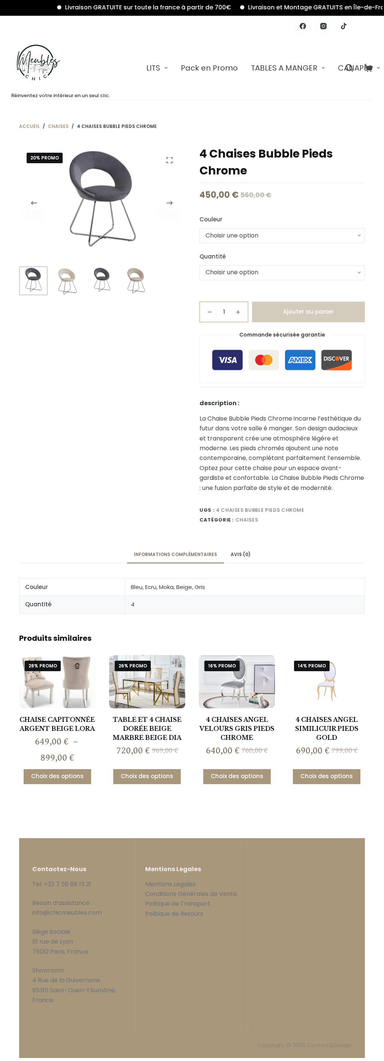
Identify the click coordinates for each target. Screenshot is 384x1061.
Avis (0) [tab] (240, 554)
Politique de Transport (177, 903)
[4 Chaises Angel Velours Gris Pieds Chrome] (237, 681)
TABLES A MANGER (284, 68)
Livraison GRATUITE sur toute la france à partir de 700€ (134, 7)
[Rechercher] (349, 68)
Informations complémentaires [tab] (175, 554)
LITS (153, 68)
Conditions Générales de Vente (191, 894)
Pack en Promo (209, 68)
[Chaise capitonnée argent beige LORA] (57, 681)
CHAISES (247, 519)
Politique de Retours (174, 913)
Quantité (213, 256)
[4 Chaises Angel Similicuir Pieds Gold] (326, 681)
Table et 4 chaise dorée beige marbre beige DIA (147, 728)
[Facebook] (303, 26)
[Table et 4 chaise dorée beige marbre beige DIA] (147, 681)
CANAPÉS (355, 68)
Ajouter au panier (308, 312)
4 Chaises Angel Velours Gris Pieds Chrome (237, 728)
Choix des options (57, 776)
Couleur (211, 219)
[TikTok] (344, 26)
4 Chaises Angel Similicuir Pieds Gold (326, 728)
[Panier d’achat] (368, 68)
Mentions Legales (170, 884)
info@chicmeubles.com (67, 912)
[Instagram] (323, 26)
